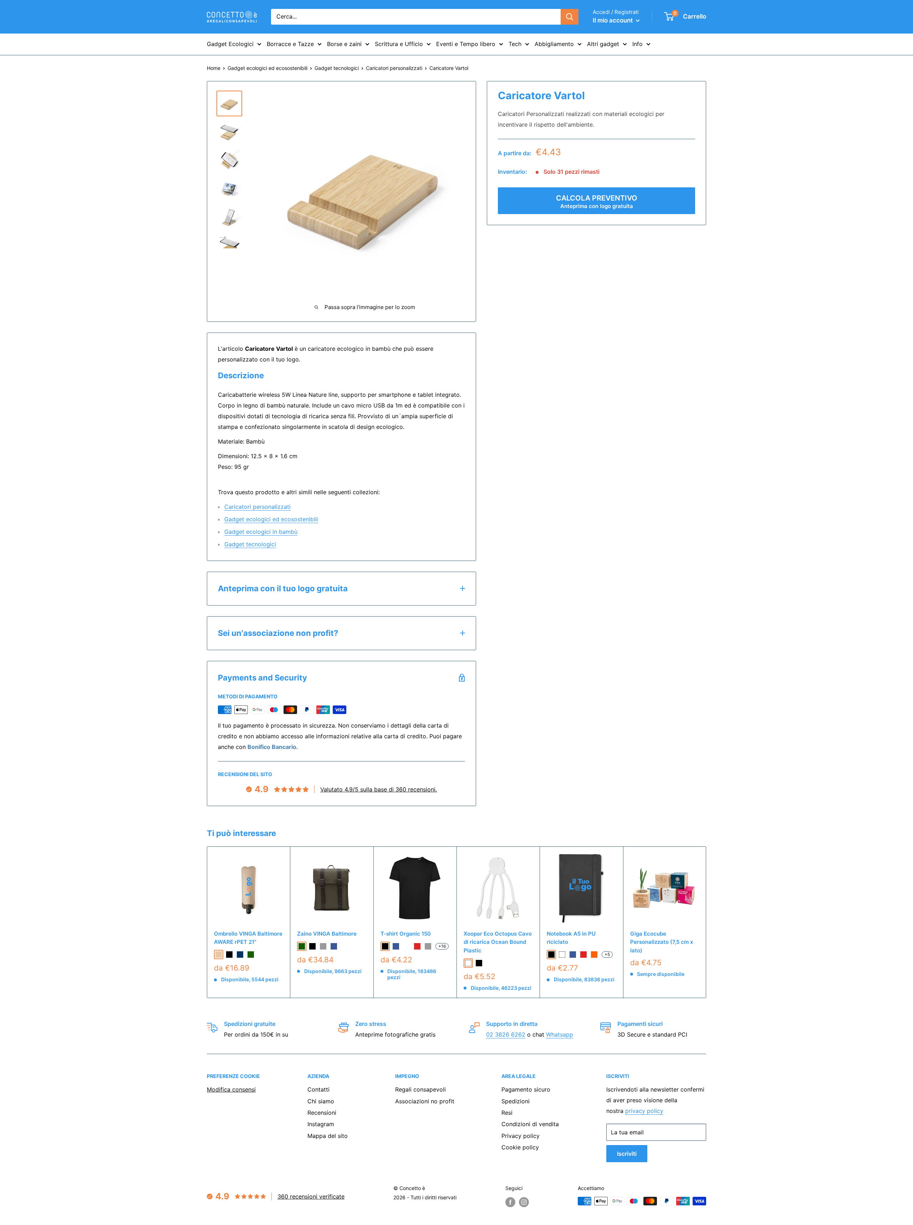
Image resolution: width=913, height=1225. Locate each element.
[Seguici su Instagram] (524, 1202)
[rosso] (417, 946)
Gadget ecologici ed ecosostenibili (267, 68)
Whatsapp (559, 1034)
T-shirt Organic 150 (406, 933)
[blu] (334, 946)
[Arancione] (594, 954)
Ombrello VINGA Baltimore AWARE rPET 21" (248, 937)
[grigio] (323, 946)
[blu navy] (240, 954)
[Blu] (573, 954)
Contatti (318, 1089)
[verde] (251, 954)
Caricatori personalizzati (394, 68)
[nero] (229, 954)
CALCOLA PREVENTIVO (596, 201)
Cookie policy (520, 1147)
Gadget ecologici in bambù (260, 531)
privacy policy (644, 1110)
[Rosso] (583, 954)
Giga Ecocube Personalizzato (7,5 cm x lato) (661, 942)
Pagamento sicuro (525, 1089)
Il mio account (613, 20)
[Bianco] (468, 963)
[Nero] (479, 963)
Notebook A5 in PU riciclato (571, 937)
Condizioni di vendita (530, 1124)
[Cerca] (569, 17)
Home (213, 68)
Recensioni (321, 1112)
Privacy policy (520, 1135)
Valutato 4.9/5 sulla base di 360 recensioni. (378, 789)
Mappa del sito (327, 1135)
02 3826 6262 (505, 1034)
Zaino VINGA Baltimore (327, 933)
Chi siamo (320, 1101)
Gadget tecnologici (337, 68)
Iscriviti (627, 1153)
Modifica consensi (231, 1089)
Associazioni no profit (424, 1101)
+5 (607, 954)
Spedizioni (515, 1101)
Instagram (320, 1124)
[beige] (218, 954)
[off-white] (406, 946)
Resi (506, 1112)
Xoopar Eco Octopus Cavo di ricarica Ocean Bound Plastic (498, 942)
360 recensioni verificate (311, 1196)
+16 (442, 946)
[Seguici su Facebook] (510, 1202)
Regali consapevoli (420, 1089)
